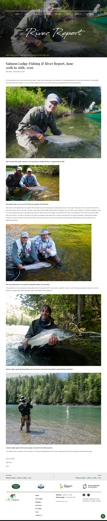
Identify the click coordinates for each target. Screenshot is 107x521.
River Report (53, 34)
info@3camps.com (61, 501)
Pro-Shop (58, 14)
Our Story (47, 14)
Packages (36, 14)
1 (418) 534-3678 (70, 497)
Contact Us (78, 14)
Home (17, 14)
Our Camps (38, 499)
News (68, 14)
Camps (26, 14)
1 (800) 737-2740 (67, 495)
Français (88, 14)
